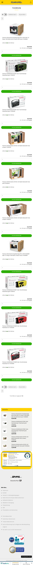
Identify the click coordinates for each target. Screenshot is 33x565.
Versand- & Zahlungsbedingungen (11, 495)
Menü (2, 2)
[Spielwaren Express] (16, 2)
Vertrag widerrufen (26, 556)
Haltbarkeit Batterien (8, 500)
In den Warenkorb (16, 55)
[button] (2, 14)
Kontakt (4, 493)
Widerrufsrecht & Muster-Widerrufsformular (13, 497)
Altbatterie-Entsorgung (8, 502)
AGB (4, 507)
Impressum (5, 490)
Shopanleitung (6, 505)
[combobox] (13, 14)
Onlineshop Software (11, 560)
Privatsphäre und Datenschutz (10, 510)
